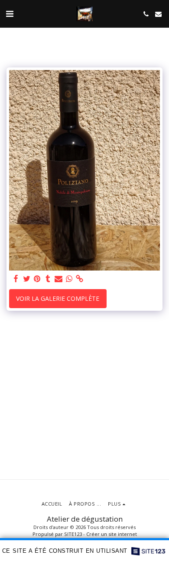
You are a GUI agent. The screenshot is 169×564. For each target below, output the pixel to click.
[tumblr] (48, 279)
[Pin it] (37, 279)
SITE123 (73, 534)
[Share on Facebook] (16, 279)
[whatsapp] (69, 279)
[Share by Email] (58, 279)
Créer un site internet (111, 534)
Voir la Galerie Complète (57, 298)
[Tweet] (27, 279)
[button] (9, 13)
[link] (80, 279)
